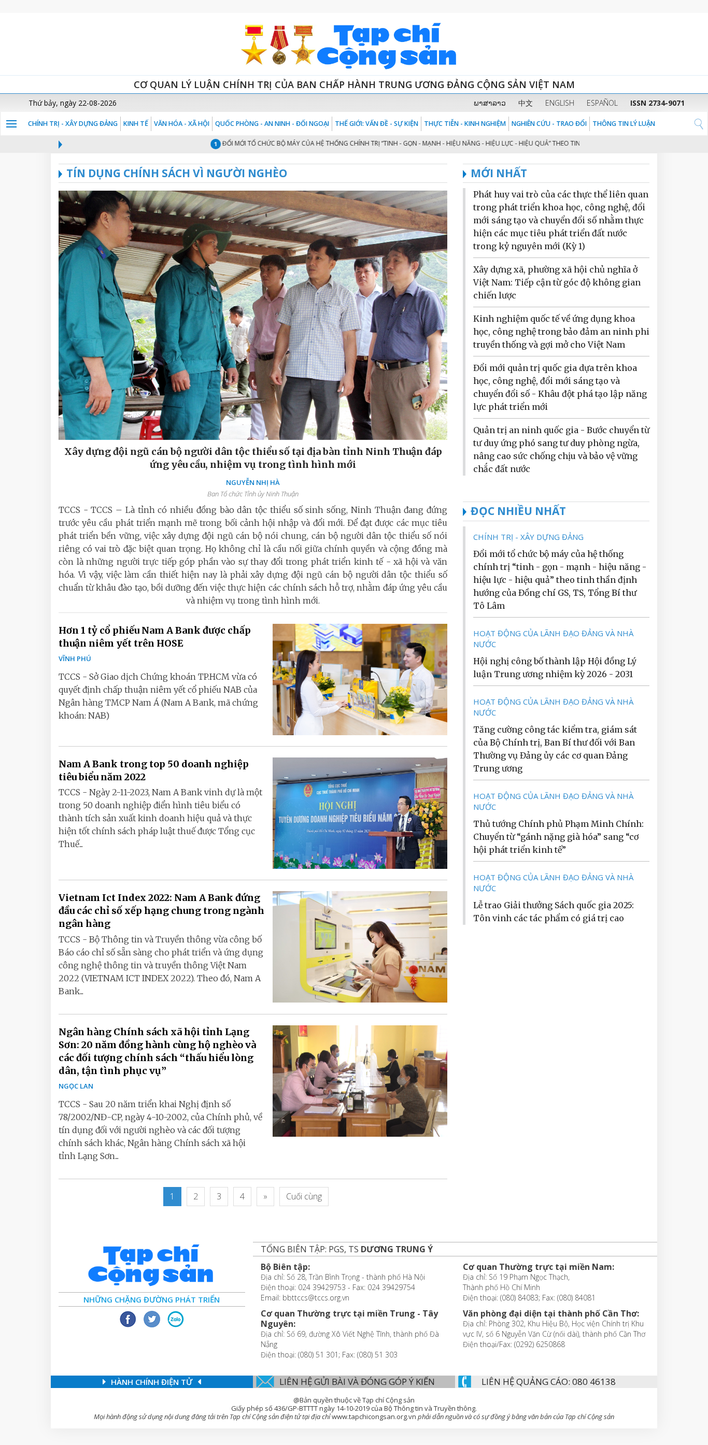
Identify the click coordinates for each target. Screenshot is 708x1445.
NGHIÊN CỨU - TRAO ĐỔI (549, 123)
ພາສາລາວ (490, 103)
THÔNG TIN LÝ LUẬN (623, 123)
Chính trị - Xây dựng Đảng (73, 123)
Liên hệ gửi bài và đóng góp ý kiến (357, 1381)
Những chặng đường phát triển (151, 1299)
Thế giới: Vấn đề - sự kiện (376, 123)
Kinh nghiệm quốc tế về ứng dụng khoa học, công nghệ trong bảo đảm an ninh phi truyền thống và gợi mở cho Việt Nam (561, 331)
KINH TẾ (135, 123)
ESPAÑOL (602, 103)
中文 (525, 103)
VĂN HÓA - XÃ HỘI (181, 123)
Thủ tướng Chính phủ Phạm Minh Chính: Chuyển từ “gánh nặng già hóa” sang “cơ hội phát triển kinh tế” (558, 837)
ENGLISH (559, 103)
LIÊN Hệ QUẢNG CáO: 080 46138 (549, 1381)
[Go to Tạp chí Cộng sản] (354, 44)
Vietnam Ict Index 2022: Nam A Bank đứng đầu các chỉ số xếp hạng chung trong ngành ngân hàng (161, 910)
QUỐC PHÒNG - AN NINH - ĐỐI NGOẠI (272, 123)
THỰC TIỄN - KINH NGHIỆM (465, 123)
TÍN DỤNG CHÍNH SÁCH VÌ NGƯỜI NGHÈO (176, 173)
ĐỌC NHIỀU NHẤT (518, 511)
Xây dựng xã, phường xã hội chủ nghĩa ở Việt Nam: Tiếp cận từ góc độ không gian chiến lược (557, 282)
